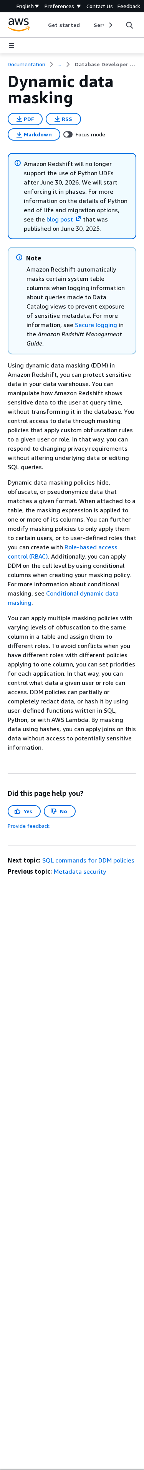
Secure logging (96, 325)
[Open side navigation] (11, 45)
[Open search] (129, 25)
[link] (105, 64)
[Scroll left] (42, 25)
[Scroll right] (110, 25)
